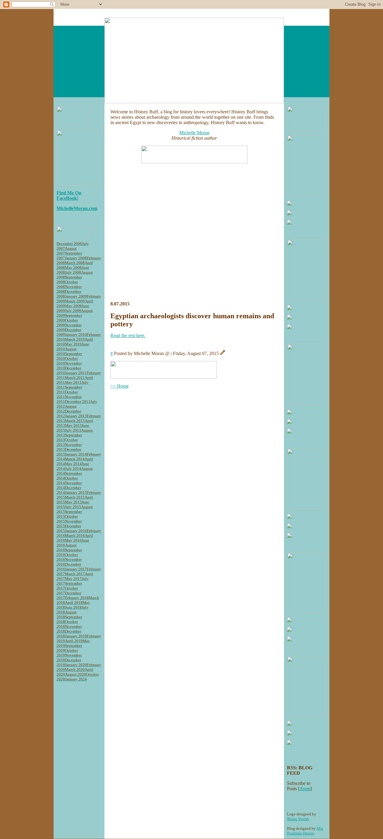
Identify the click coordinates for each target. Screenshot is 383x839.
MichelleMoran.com (77, 208)
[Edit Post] (222, 353)
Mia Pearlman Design (305, 830)
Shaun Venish (298, 819)
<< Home (119, 386)
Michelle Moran (194, 132)
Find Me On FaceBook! (69, 195)
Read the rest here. (127, 335)
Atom (305, 788)
